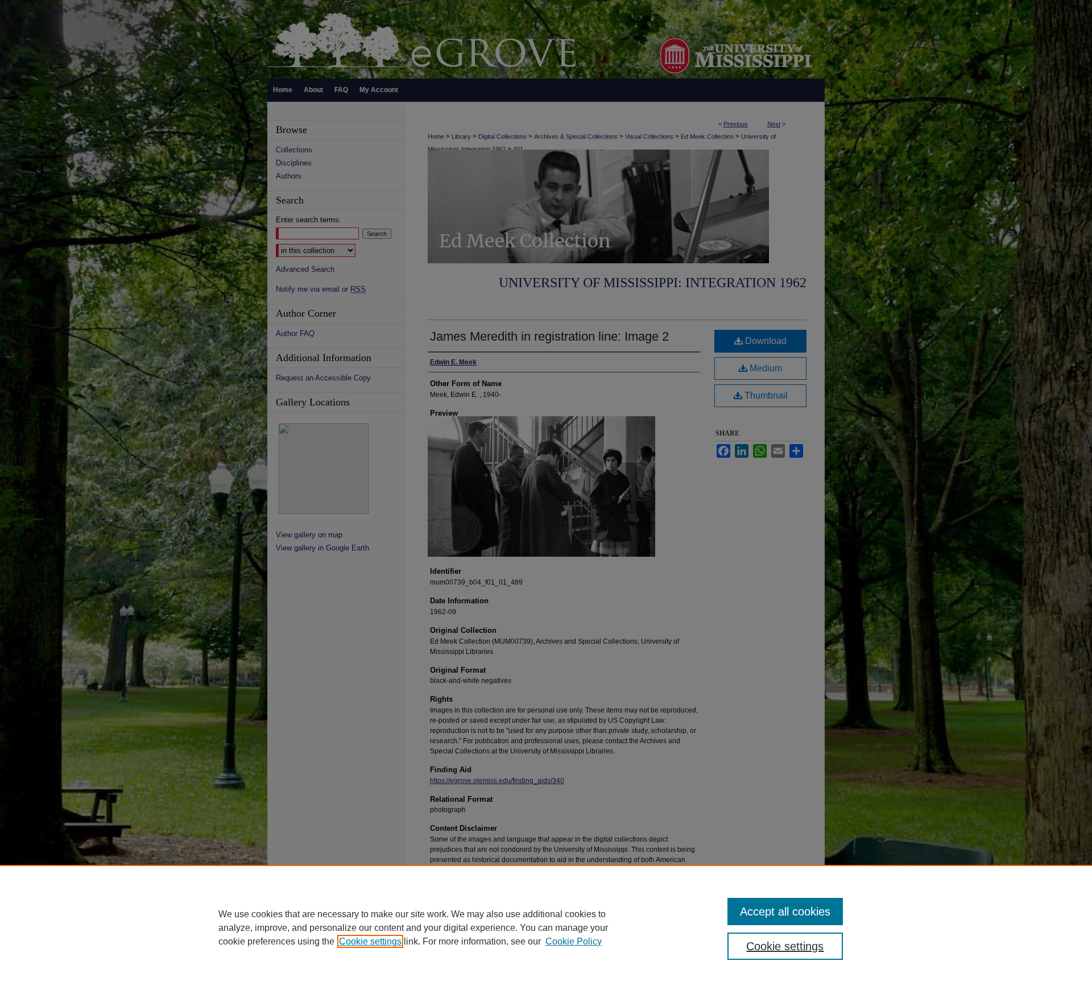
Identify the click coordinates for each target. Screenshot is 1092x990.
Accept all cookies (785, 911)
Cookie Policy (573, 941)
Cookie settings (370, 941)
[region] (546, 927)
